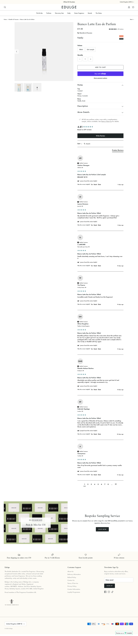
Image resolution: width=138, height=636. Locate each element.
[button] (84, 484)
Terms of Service (106, 121)
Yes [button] (92, 184)
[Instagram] (109, 592)
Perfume (48, 13)
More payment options (100, 78)
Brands (90, 13)
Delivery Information (74, 574)
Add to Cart (100, 67)
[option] (44, 51)
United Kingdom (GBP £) (126, 2)
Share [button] (99, 184)
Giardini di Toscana (13, 19)
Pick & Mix (39, 13)
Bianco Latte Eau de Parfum (27, 19)
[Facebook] (105, 592)
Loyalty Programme (73, 592)
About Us (70, 571)
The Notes (99, 13)
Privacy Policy (71, 586)
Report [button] (95, 184)
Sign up (109, 585)
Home (5, 19)
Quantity (80, 55)
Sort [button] (79, 144)
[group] (100, 127)
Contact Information (73, 589)
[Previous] (17, 51)
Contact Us (70, 580)
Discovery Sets (59, 13)
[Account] (128, 7)
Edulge (11, 628)
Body (69, 13)
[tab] (117, 150)
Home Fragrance (79, 13)
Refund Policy (71, 577)
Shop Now (102, 529)
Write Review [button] (100, 136)
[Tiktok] (112, 592)
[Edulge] (69, 7)
